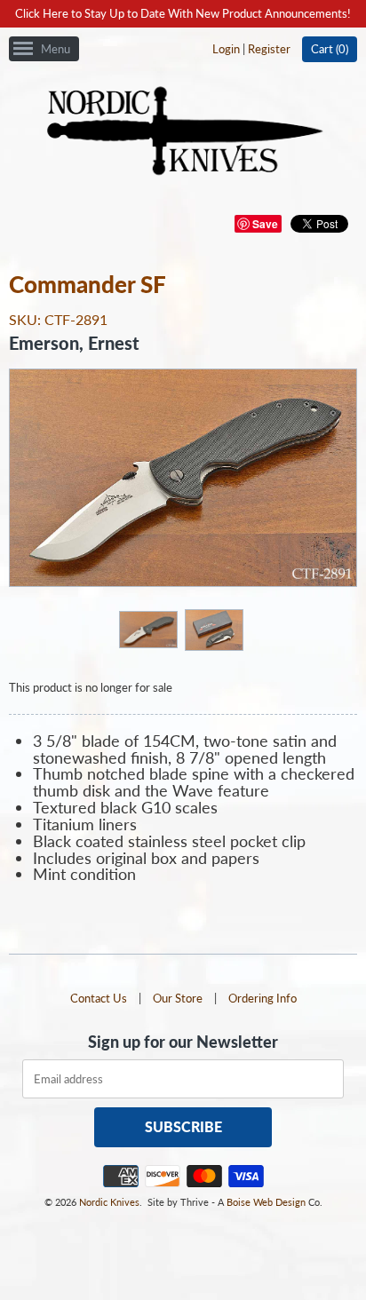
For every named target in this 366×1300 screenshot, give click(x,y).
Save (265, 224)
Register (269, 49)
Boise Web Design (266, 1202)
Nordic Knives (109, 1202)
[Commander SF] (147, 628)
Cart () (329, 49)
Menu (55, 49)
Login (226, 49)
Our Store (178, 998)
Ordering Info (262, 998)
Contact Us (98, 998)
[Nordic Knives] (183, 132)
